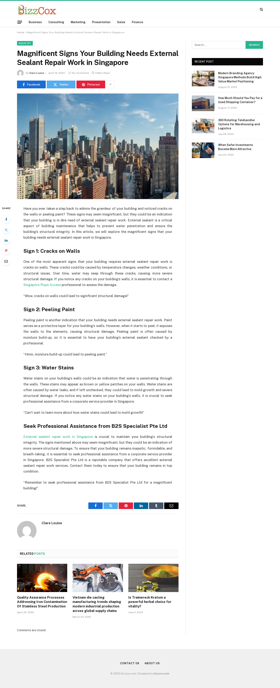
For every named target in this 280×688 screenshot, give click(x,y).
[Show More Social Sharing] (110, 84)
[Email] (6, 261)
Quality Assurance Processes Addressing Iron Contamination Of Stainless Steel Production (42, 602)
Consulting (56, 22)
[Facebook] (6, 219)
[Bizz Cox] (37, 9)
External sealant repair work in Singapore (58, 437)
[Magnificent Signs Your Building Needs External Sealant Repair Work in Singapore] (98, 146)
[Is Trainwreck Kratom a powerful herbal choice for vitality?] (153, 578)
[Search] (261, 9)
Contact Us (129, 663)
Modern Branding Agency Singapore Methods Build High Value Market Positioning (240, 77)
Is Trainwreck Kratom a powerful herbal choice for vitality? (149, 602)
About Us (152, 663)
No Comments (80, 73)
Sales (121, 22)
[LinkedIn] (6, 240)
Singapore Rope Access (42, 285)
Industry (25, 43)
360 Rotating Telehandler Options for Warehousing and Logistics (239, 124)
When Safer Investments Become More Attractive (235, 147)
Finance (137, 22)
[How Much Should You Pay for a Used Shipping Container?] (203, 103)
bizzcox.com (161, 673)
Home (20, 32)
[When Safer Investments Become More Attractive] (203, 150)
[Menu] (19, 22)
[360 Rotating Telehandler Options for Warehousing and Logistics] (203, 125)
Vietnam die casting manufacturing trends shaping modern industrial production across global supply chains (97, 604)
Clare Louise (36, 73)
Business (35, 22)
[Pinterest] (6, 251)
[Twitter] (6, 230)
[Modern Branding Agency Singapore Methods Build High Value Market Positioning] (203, 78)
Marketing (78, 22)
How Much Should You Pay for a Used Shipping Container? (240, 100)
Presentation (101, 22)
